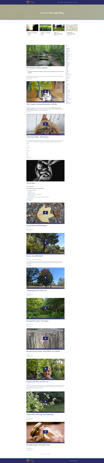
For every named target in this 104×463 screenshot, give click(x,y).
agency (67, 53)
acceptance (67, 51)
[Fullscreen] (64, 102)
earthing (67, 69)
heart (67, 79)
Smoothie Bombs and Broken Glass (38, 445)
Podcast (68, 2)
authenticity (68, 55)
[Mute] (60, 102)
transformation (68, 102)
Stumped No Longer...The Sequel (37, 321)
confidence (67, 64)
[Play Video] (27, 102)
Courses (65, 2)
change (67, 61)
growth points (68, 76)
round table (68, 95)
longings (67, 85)
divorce (67, 68)
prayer (67, 94)
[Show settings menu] (62, 102)
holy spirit (67, 80)
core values (67, 65)
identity (67, 81)
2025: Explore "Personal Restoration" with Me (41, 104)
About (74, 2)
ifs (66, 82)
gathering (67, 73)
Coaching (61, 2)
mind (66, 88)
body (66, 60)
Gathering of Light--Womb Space (37, 137)
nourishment (68, 92)
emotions (67, 71)
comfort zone (68, 62)
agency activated (68, 54)
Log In (76, 2)
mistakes (67, 89)
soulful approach (68, 99)
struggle (67, 101)
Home (59, 2)
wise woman (68, 103)
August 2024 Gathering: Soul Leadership (40, 414)
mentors (67, 87)
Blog (71, 2)
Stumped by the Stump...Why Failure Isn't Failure (43, 351)
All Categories (68, 50)
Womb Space (30, 183)
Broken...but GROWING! (34, 256)
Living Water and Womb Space (36, 225)
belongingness (68, 59)
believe (67, 58)
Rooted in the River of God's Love (37, 382)
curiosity (67, 66)
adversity (67, 52)
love (66, 86)
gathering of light (68, 74)
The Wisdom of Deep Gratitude (37, 68)
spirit (66, 100)
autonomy (67, 57)
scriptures (67, 97)
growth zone (68, 78)
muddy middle (68, 90)
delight (67, 67)
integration (67, 83)
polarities (67, 93)
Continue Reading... (29, 79)
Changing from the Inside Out (36, 290)
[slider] (44, 102)
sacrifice (67, 96)
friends (67, 72)
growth (67, 75)
